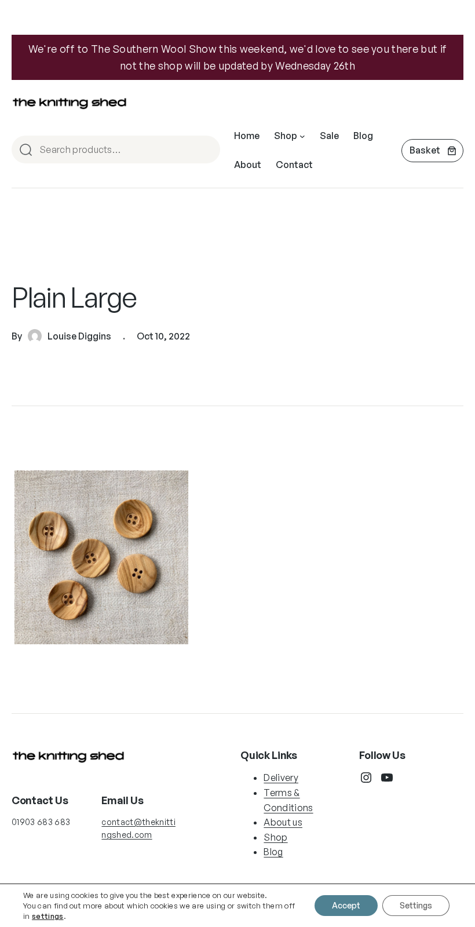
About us (283, 822)
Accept (346, 905)
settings (48, 916)
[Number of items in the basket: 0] (432, 150)
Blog (273, 851)
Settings (416, 905)
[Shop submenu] (302, 136)
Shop (275, 837)
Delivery (281, 777)
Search (206, 150)
